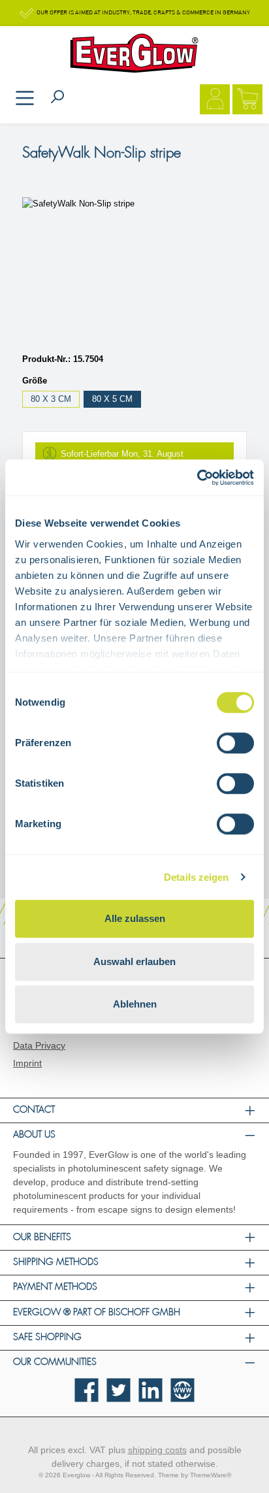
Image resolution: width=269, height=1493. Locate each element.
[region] (134, 270)
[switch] (235, 742)
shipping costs (157, 1450)
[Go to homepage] (134, 53)
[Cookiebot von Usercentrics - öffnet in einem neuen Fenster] (197, 477)
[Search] (57, 98)
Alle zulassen (134, 918)
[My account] (215, 100)
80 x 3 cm (51, 399)
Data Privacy (39, 1045)
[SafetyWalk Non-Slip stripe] (134, 270)
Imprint (27, 1063)
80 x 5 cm (112, 399)
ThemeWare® (210, 1475)
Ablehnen (135, 1003)
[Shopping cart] (247, 100)
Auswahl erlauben (134, 961)
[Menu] (25, 99)
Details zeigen (196, 877)
